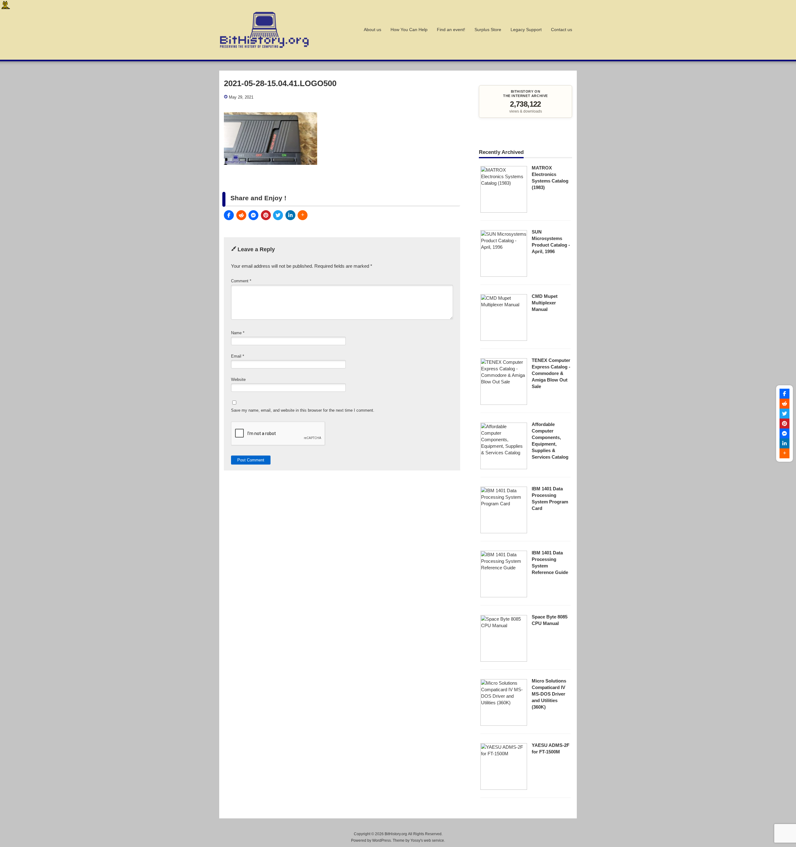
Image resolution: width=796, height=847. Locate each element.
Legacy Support (526, 29)
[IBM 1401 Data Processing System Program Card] (503, 531)
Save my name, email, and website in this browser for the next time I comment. (302, 410)
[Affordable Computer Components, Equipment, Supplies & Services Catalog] (503, 467)
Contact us (561, 29)
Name (237, 333)
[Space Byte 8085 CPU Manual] (503, 660)
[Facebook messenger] (253, 215)
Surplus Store (487, 29)
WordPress (381, 840)
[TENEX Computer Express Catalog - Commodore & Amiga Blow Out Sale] (503, 403)
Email (237, 356)
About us (372, 29)
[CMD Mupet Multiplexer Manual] (503, 339)
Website (238, 379)
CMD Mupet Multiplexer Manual (545, 303)
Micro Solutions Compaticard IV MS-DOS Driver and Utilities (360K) (549, 694)
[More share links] (303, 215)
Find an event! (451, 29)
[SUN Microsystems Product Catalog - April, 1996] (503, 275)
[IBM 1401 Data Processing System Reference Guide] (503, 595)
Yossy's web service (427, 840)
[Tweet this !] (278, 215)
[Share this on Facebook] (229, 215)
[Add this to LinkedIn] (290, 215)
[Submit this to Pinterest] (266, 215)
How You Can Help (409, 29)
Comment (241, 281)
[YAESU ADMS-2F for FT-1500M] (503, 788)
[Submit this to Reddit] (241, 215)
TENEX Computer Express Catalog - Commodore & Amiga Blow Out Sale (551, 373)
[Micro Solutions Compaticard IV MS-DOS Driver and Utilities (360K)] (503, 724)
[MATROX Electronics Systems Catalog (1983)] (503, 211)
